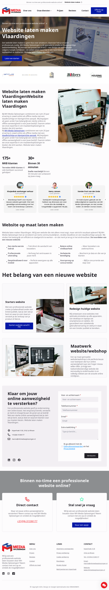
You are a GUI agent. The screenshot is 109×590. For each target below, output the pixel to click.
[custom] (9, 460)
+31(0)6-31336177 (27, 521)
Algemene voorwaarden (65, 549)
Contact (85, 11)
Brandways (60, 561)
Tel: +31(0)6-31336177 (91, 557)
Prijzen (60, 11)
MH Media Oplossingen (15, 130)
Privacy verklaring (63, 553)
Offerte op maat (35, 565)
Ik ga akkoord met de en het (76, 446)
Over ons (27, 11)
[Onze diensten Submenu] (51, 11)
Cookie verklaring (63, 557)
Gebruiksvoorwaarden (73, 446)
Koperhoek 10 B (89, 549)
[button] (105, 199)
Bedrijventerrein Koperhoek (66, 569)
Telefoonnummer (69, 406)
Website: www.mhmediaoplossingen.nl (94, 569)
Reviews (72, 11)
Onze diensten (43, 11)
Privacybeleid (69, 449)
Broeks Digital (61, 565)
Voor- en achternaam (71, 395)
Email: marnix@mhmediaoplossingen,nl (96, 562)
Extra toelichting (69, 427)
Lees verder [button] (17, 210)
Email (64, 416)
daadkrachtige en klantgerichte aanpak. (19, 135)
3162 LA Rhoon (89, 553)
